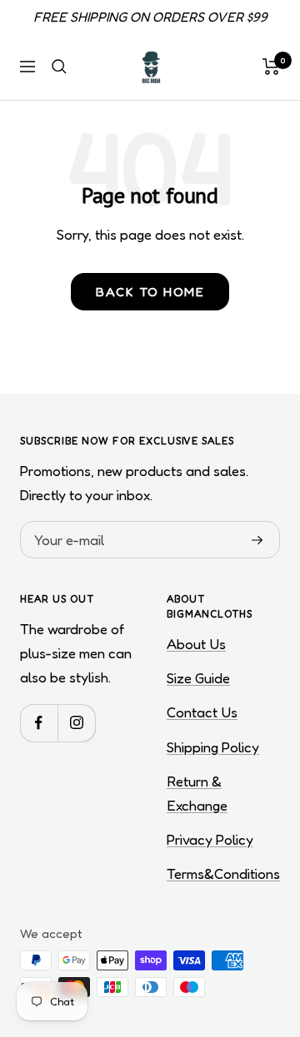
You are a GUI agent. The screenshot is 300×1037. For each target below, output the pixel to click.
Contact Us (202, 712)
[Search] (59, 66)
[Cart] (271, 66)
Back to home (150, 292)
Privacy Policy (210, 839)
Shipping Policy (213, 747)
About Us (196, 643)
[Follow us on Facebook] (39, 723)
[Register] (257, 540)
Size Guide (198, 678)
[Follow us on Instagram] (76, 723)
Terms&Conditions (223, 873)
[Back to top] (253, 927)
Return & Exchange (197, 793)
